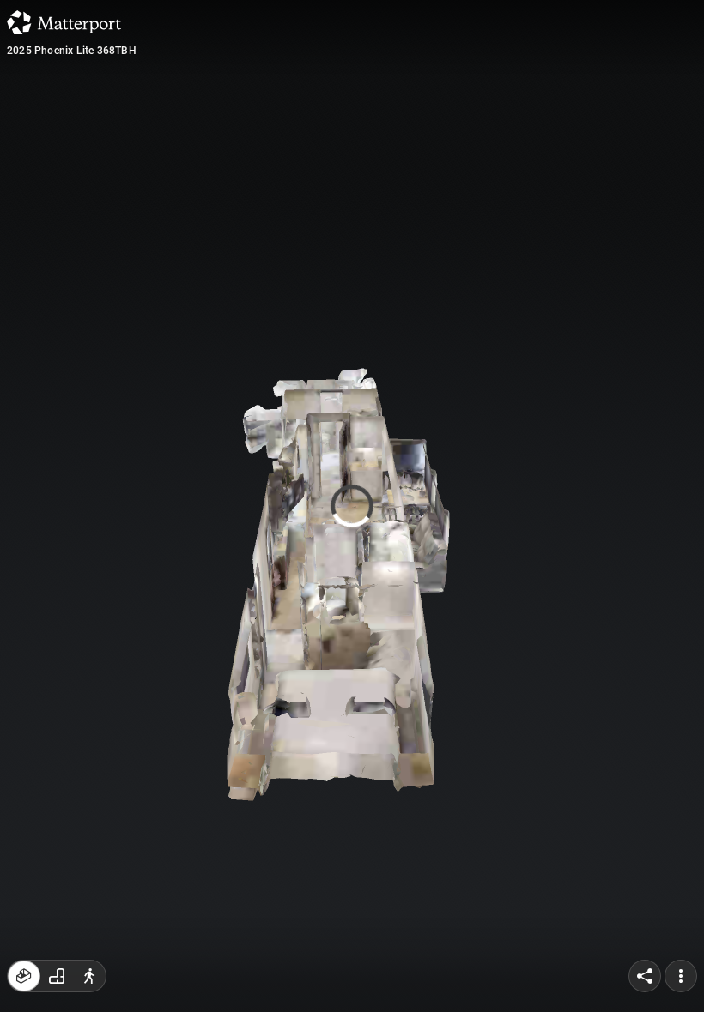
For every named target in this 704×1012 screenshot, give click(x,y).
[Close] (500, 146)
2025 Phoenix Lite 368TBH (72, 51)
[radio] (24, 976)
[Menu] (681, 976)
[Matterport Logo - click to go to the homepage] (63, 22)
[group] (56, 976)
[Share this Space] (644, 976)
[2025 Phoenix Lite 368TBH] (352, 506)
